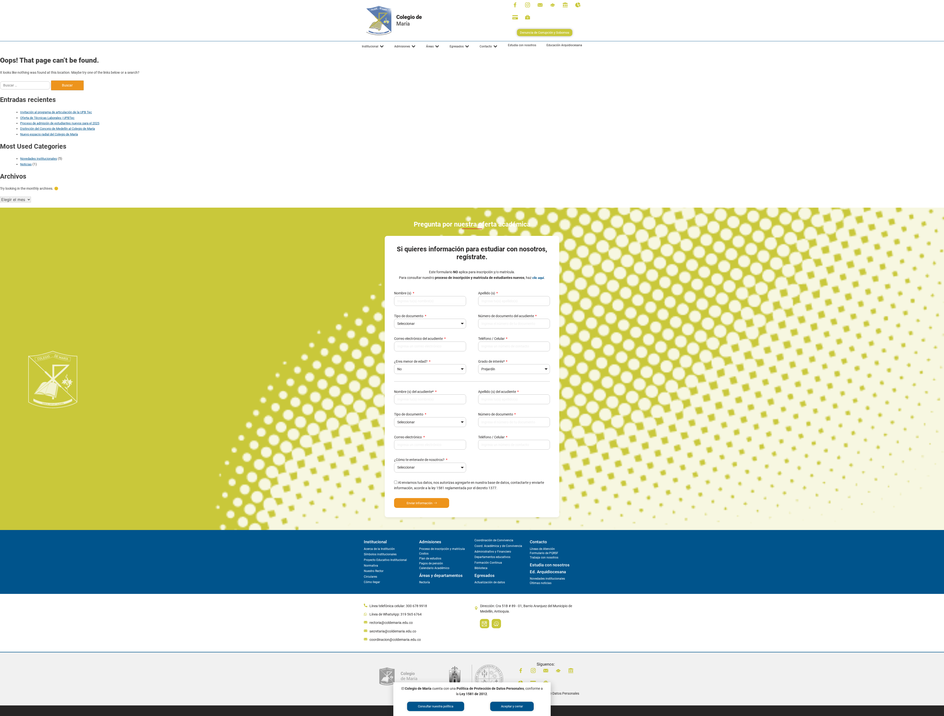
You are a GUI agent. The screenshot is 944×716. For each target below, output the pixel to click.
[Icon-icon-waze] (496, 623)
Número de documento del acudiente (506, 316)
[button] (373, 46)
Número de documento (496, 414)
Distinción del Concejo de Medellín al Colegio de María (57, 128)
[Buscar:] (25, 85)
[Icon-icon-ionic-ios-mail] (540, 4)
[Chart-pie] (577, 4)
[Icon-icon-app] (565, 4)
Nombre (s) (403, 293)
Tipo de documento (409, 316)
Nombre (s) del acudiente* (414, 392)
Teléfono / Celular (491, 339)
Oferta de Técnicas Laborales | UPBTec (47, 118)
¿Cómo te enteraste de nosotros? (419, 460)
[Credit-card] (515, 17)
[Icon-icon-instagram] (527, 4)
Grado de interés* (491, 361)
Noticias (26, 164)
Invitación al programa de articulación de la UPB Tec (56, 112)
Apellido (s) (487, 293)
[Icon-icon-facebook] (515, 4)
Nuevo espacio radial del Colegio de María (49, 134)
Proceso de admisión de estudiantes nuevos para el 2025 (59, 123)
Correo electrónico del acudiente (418, 339)
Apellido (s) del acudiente (497, 392)
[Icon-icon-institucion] (552, 4)
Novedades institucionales (38, 158)
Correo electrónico (408, 437)
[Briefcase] (527, 17)
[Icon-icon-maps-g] (484, 623)
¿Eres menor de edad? (411, 361)
